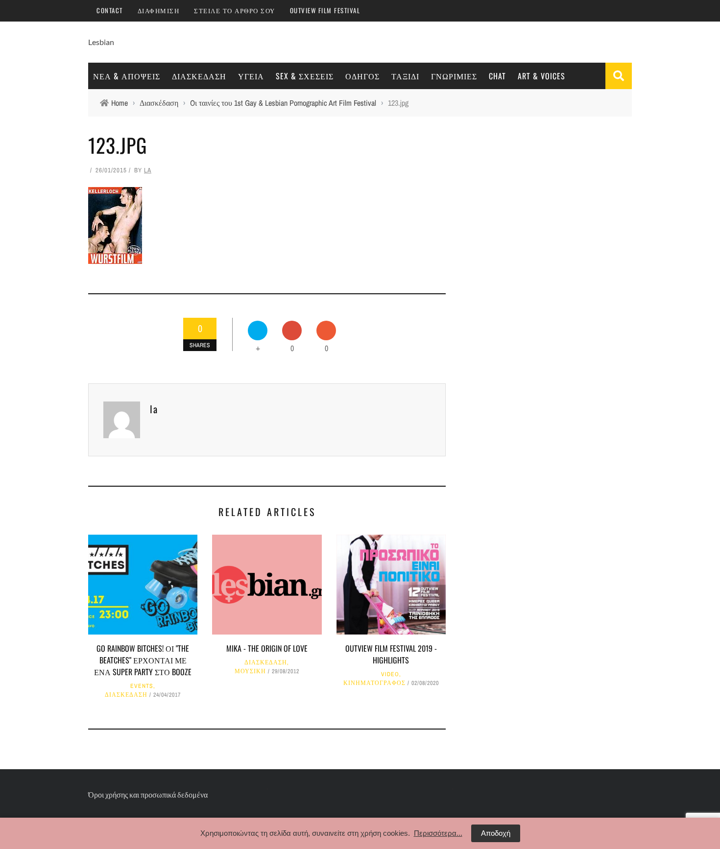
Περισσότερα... (438, 833)
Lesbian (101, 42)
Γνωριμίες (454, 76)
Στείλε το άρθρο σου (234, 10)
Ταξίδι (405, 76)
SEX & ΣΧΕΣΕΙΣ (305, 76)
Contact (109, 10)
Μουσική (250, 671)
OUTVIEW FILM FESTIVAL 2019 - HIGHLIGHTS (391, 654)
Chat (497, 76)
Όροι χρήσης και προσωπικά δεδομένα (148, 794)
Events (141, 686)
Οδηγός (362, 76)
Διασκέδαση (199, 76)
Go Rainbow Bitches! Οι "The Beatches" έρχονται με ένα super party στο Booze (143, 660)
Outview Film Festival (325, 10)
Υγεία (251, 76)
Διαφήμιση (159, 10)
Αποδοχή (495, 833)
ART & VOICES (541, 76)
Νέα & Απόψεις (126, 76)
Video (390, 674)
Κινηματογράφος (374, 683)
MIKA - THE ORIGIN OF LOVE (267, 648)
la (147, 170)
